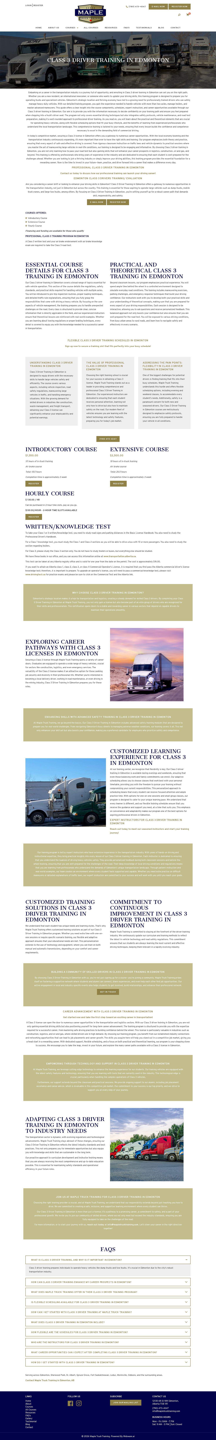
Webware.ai (129, 1436)
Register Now (179, 6)
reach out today (95, 1224)
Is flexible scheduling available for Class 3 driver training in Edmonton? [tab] (80, 1302)
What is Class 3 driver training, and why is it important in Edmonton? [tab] (76, 1260)
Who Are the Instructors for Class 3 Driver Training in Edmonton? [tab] (75, 1342)
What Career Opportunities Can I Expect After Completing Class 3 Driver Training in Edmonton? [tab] (94, 1352)
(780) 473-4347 (137, 6)
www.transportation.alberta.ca (120, 556)
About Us (53, 28)
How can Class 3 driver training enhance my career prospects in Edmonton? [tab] (81, 1282)
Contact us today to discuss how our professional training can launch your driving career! (108, 173)
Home (39, 28)
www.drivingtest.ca (35, 574)
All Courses (30, 1409)
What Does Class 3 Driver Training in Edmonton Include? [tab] (68, 1322)
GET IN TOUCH (108, 992)
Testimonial (31, 1421)
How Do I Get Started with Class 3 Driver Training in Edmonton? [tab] (72, 1362)
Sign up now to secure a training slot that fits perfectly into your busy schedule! (108, 346)
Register (34, 483)
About (28, 1404)
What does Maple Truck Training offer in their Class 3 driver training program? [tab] (84, 1292)
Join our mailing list (125, 1402)
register (38, 5)
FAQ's (127, 28)
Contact (176, 28)
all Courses (91, 28)
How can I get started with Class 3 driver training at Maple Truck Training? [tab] (81, 1312)
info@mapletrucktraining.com (122, 1224)
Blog (161, 28)
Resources (111, 28)
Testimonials (144, 28)
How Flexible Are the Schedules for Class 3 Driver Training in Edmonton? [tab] (79, 1332)
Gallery (28, 1418)
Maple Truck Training (100, 1436)
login (28, 5)
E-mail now (158, 6)
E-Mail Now (96, 202)
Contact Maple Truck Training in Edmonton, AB (49, 1380)
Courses (70, 28)
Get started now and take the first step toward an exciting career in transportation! (108, 1017)
